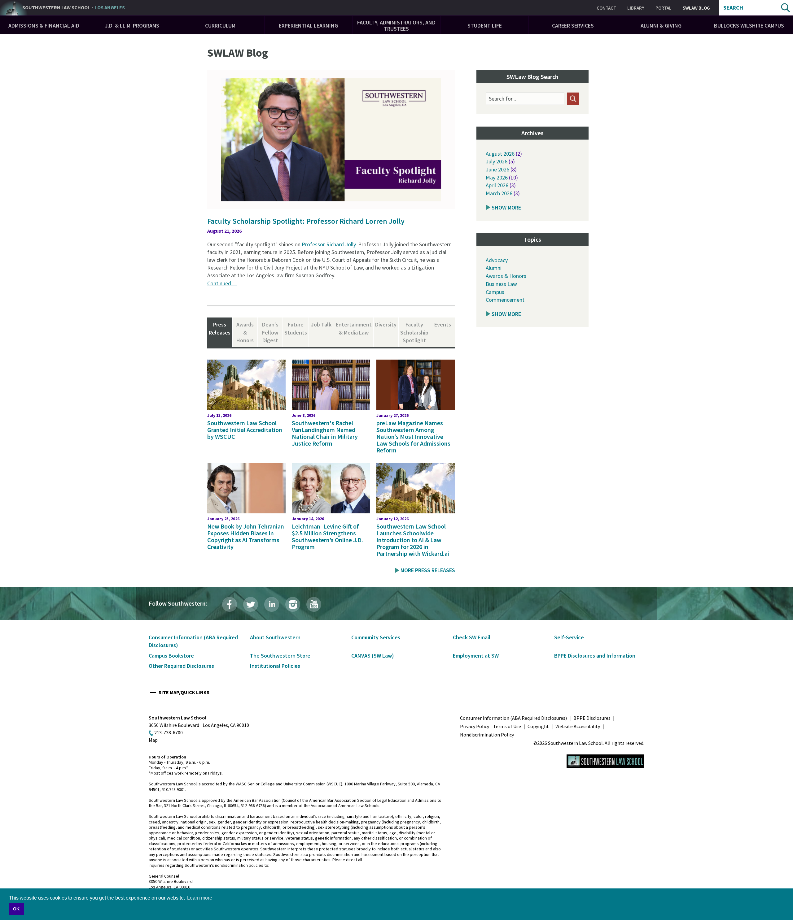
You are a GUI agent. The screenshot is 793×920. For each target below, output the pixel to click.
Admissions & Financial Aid (43, 25)
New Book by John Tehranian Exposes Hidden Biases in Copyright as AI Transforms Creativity (245, 536)
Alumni (494, 267)
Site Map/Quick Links (184, 692)
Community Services (375, 637)
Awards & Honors (506, 275)
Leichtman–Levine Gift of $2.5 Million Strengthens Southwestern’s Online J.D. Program (327, 536)
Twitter (250, 604)
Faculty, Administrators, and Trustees (396, 25)
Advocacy (497, 260)
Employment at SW (476, 655)
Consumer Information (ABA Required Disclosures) (513, 718)
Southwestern (73, 8)
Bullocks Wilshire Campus (749, 25)
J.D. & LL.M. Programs (132, 25)
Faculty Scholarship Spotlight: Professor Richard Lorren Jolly (306, 221)
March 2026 (499, 193)
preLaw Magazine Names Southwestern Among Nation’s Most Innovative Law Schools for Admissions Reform (413, 436)
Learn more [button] (199, 898)
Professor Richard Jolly (329, 244)
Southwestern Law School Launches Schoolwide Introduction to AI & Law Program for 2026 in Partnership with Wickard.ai (412, 539)
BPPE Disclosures (592, 718)
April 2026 (497, 185)
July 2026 (496, 161)
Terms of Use (507, 726)
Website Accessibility (577, 726)
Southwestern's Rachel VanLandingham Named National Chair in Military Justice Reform (325, 433)
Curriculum (220, 25)
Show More (506, 207)
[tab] (219, 332)
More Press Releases (428, 570)
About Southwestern (275, 637)
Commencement (505, 299)
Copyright (538, 726)
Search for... (502, 99)
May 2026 (497, 177)
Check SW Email (471, 637)
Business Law (501, 283)
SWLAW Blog (696, 8)
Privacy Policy (474, 726)
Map (153, 740)
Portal (663, 8)
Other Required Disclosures (181, 665)
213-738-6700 (168, 732)
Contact (606, 8)
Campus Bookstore (171, 655)
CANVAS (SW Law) (372, 655)
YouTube (313, 604)
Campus (495, 292)
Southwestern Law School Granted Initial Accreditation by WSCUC (244, 429)
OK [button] (16, 908)
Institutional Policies (275, 665)
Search (733, 8)
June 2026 (497, 169)
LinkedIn (271, 604)
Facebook (229, 604)
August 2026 (500, 153)
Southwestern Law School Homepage (605, 761)
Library (635, 8)
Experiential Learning (308, 25)
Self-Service (569, 637)
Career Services (573, 25)
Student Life (484, 25)
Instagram (292, 604)
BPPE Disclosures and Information (594, 655)
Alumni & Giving (661, 25)
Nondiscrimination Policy (487, 735)
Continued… (222, 283)
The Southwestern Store (280, 655)
